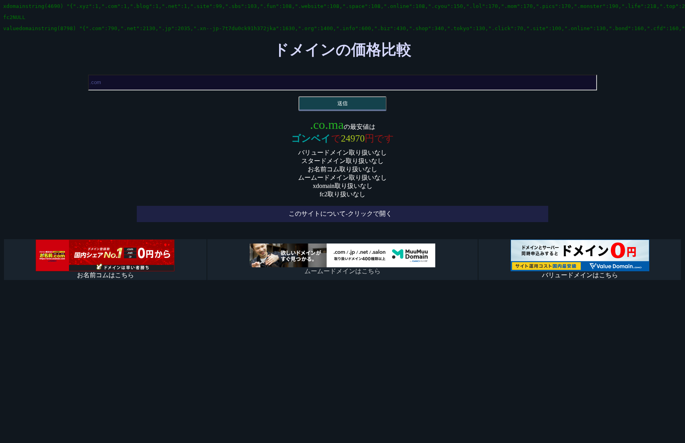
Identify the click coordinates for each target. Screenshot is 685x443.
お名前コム (501, 430)
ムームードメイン (564, 430)
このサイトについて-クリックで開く (340, 213)
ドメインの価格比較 (342, 49)
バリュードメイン (640, 430)
